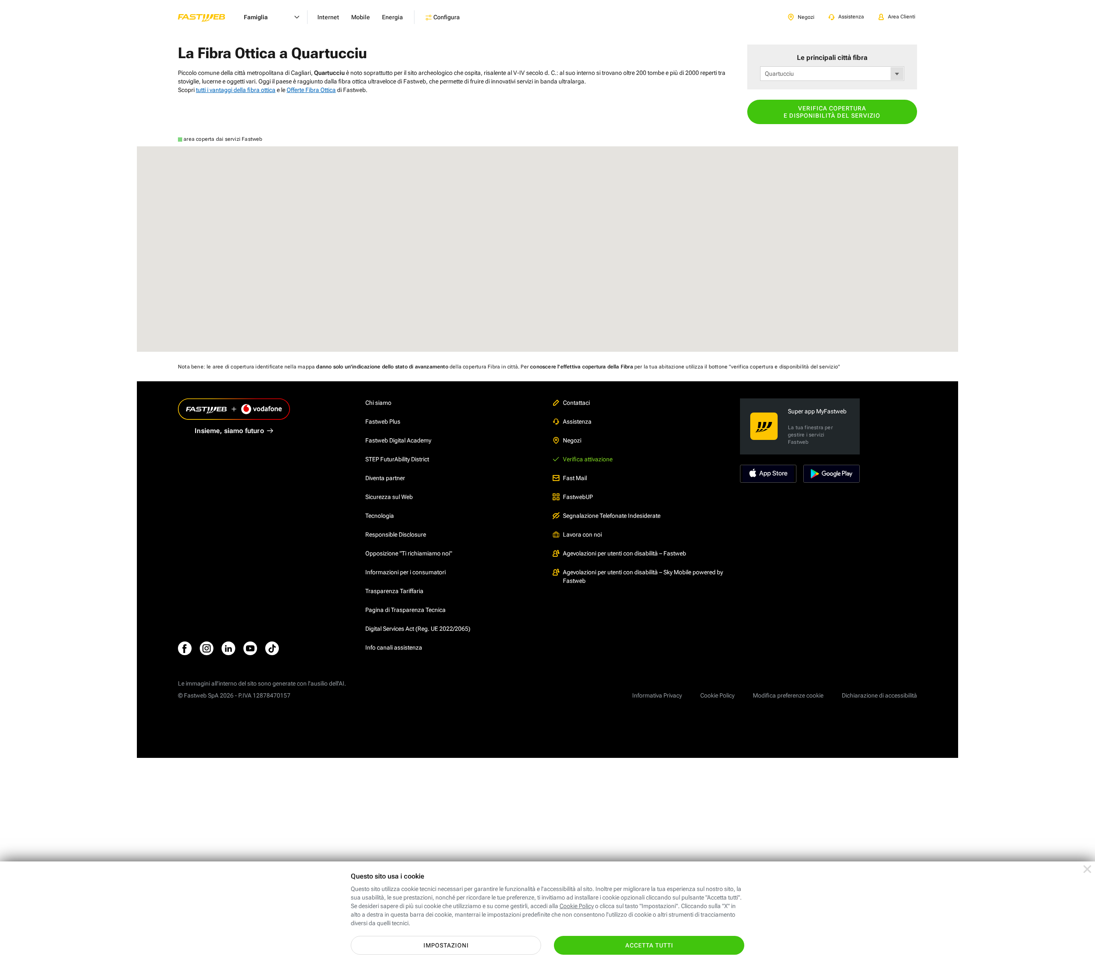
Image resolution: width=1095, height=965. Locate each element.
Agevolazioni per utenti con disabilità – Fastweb (624, 553)
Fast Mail (575, 478)
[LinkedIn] (228, 648)
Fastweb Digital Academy (398, 440)
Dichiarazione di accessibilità (879, 695)
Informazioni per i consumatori (405, 572)
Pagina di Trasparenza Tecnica (405, 609)
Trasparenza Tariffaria (394, 591)
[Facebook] (185, 648)
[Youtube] (250, 648)
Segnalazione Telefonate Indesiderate (611, 515)
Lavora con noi (582, 534)
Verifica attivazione (588, 459)
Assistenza (577, 421)
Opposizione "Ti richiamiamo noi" (408, 553)
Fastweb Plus (382, 421)
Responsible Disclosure (395, 534)
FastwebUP (578, 496)
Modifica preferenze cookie (788, 695)
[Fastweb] (208, 17)
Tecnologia (379, 515)
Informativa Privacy (657, 695)
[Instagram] (206, 648)
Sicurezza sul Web (389, 496)
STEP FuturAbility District (397, 459)
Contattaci (576, 402)
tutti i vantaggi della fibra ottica (235, 89)
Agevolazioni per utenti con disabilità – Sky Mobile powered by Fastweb (643, 576)
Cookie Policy (717, 695)
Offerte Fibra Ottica (311, 89)
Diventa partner (385, 478)
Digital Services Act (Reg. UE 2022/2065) (418, 628)
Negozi (572, 440)
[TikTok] (272, 648)
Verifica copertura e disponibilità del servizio (832, 112)
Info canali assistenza (393, 647)
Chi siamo (378, 402)
